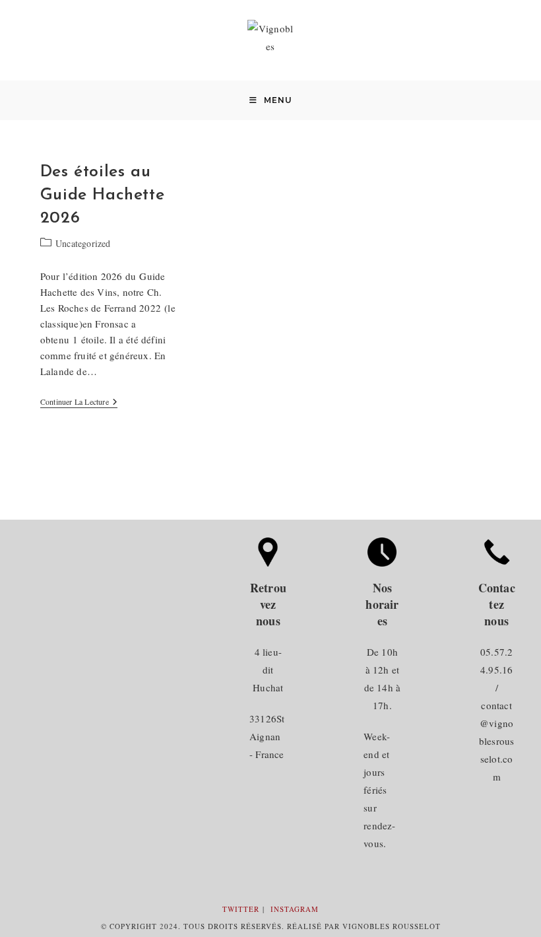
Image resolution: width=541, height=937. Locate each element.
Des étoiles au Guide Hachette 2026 (102, 195)
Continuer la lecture (78, 402)
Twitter (240, 909)
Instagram (294, 909)
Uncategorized (83, 243)
